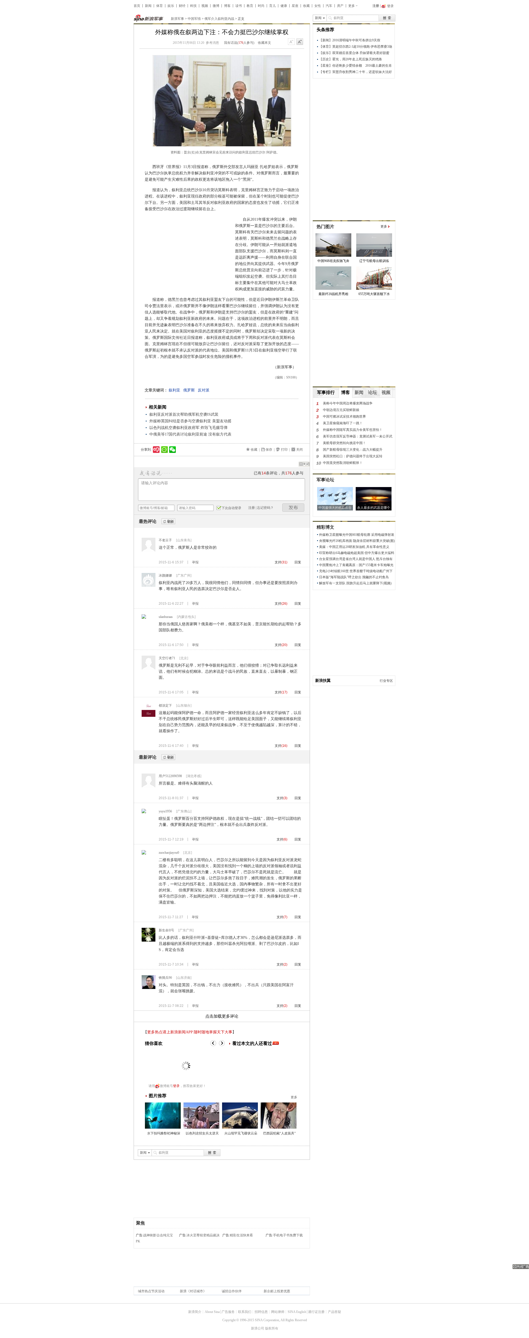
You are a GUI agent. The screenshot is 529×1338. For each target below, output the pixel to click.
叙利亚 (174, 390)
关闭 (299, 450)
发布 (293, 507)
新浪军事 (177, 19)
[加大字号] (299, 41)
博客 (227, 6)
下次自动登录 (231, 508)
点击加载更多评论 (221, 1016)
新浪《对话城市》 (193, 1291)
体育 (159, 6)
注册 (376, 6)
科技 (193, 6)
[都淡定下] (148, 716)
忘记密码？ (265, 508)
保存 (269, 450)
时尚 (261, 6)
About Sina (212, 1312)
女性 (317, 6)
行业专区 (386, 681)
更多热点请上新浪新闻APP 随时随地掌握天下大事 (189, 1032)
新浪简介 (194, 1312)
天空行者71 (167, 658)
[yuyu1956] (144, 812)
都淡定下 (165, 705)
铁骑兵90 (165, 978)
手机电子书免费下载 (288, 1235)
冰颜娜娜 (165, 575)
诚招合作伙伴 (232, 1291)
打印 (284, 450)
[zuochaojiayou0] (144, 853)
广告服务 (228, 1312)
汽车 (329, 6)
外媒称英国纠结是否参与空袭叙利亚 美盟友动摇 (190, 421)
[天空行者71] (148, 668)
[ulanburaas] (144, 618)
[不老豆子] (148, 550)
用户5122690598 (170, 776)
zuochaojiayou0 (169, 853)
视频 (204, 6)
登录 (176, 1086)
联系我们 (244, 1312)
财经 (182, 6)
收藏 (306, 6)
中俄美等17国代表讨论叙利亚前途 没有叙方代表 (190, 434)
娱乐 (171, 6)
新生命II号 (166, 930)
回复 (298, 562)
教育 (250, 6)
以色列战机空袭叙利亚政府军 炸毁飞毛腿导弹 (188, 428)
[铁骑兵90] (148, 988)
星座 (295, 6)
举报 (195, 562)
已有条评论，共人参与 (278, 473)
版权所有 (271, 1328)
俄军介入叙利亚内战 (219, 19)
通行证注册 (316, 1312)
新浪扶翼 (323, 681)
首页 (137, 6)
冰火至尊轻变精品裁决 (203, 1235)
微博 (216, 6)
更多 (351, 6)
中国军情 (194, 19)
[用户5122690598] (148, 786)
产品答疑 (334, 1312)
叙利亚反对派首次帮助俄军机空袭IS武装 (183, 414)
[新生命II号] (148, 940)
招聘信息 (261, 1312)
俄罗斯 (189, 390)
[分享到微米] (156, 449)
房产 (340, 6)
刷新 (168, 521)
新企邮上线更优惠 (277, 1291)
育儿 (272, 6)
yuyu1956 (165, 811)
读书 (238, 6)
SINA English (297, 1312)
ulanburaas (166, 617)
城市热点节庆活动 (151, 1291)
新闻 (148, 6)
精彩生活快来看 (241, 1235)
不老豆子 (165, 540)
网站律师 (277, 1312)
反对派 (203, 390)
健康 (283, 6)
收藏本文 (264, 43)
